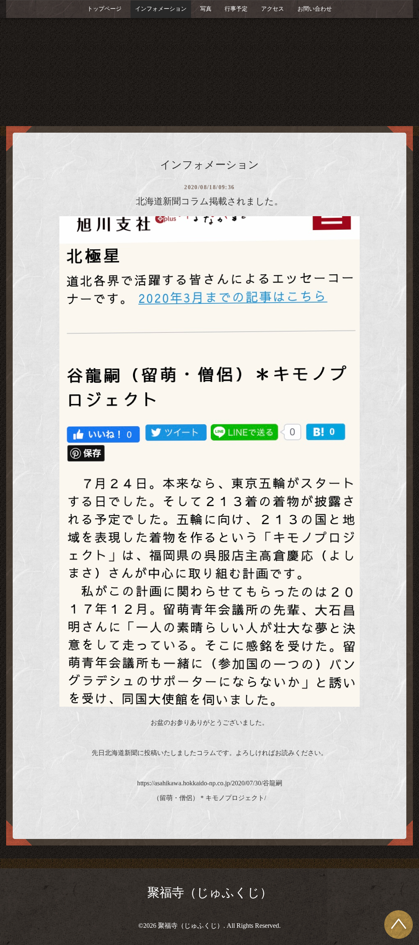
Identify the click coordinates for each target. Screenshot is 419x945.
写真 (206, 9)
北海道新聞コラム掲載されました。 (209, 201)
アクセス (272, 9)
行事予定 (236, 9)
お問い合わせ (314, 9)
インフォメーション (161, 9)
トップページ (104, 9)
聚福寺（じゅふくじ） (209, 892)
